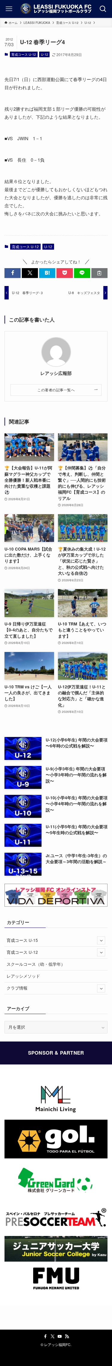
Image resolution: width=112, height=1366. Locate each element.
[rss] (67, 1336)
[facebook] (45, 1336)
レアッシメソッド (23, 976)
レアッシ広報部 (56, 373)
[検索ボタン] (103, 9)
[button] (12, 273)
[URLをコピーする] (99, 273)
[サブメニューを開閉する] (101, 941)
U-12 (44, 54)
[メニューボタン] (9, 9)
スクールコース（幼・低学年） (36, 964)
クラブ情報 (17, 988)
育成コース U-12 (23, 54)
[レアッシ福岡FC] (55, 9)
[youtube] (59, 1336)
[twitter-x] (52, 1336)
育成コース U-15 (22, 940)
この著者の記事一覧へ (56, 389)
